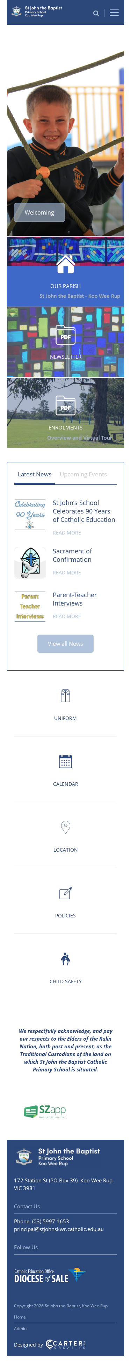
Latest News (34, 474)
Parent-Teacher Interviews (75, 598)
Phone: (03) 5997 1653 (41, 1221)
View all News (65, 644)
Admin (20, 1328)
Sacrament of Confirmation (72, 555)
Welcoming (39, 212)
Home (20, 1317)
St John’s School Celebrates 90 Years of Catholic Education (84, 511)
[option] (65, 131)
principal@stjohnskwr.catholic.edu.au (59, 1228)
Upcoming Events (83, 474)
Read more (67, 532)
